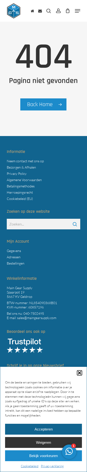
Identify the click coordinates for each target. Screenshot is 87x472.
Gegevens (14, 251)
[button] (79, 372)
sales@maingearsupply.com (36, 318)
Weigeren (43, 442)
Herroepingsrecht (20, 192)
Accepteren (44, 429)
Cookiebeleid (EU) (20, 199)
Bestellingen (15, 263)
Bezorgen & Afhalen (21, 167)
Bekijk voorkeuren (43, 456)
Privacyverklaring (52, 466)
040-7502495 (33, 313)
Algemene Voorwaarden (24, 180)
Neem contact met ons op (25, 161)
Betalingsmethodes (21, 186)
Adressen (14, 257)
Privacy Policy (17, 173)
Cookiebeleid (29, 466)
